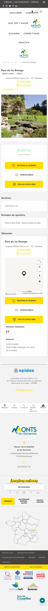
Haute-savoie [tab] (40, 501)
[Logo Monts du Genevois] (24, 430)
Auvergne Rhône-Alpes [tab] (24, 501)
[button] (41, 11)
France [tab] (8, 501)
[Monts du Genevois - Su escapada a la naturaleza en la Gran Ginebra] (36, 23)
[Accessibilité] (32, 11)
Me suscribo (24, 487)
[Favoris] (37, 12)
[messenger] (42, 603)
